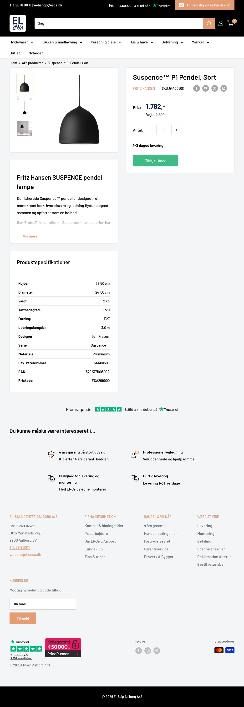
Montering (205, 533)
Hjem (13, 63)
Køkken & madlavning (59, 42)
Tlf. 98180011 (20, 547)
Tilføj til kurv (155, 160)
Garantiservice (156, 549)
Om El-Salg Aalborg (101, 541)
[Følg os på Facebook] (138, 650)
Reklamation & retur (214, 556)
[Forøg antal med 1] (177, 130)
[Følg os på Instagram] (147, 650)
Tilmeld (23, 618)
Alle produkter (32, 63)
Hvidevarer (19, 42)
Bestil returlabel (210, 564)
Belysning (170, 42)
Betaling (204, 541)
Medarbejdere (96, 533)
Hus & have (138, 42)
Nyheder (35, 53)
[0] (231, 23)
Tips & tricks (95, 556)
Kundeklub (94, 549)
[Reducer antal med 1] (151, 130)
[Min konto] (221, 23)
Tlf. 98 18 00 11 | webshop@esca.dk (36, 5)
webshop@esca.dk (25, 554)
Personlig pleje (103, 42)
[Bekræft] (209, 23)
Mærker (198, 42)
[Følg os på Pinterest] (156, 650)
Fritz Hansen (144, 88)
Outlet (15, 53)
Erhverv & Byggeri (159, 556)
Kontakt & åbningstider (104, 525)
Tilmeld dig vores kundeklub (208, 5)
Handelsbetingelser (160, 533)
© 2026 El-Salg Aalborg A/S (122, 697)
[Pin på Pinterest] (205, 88)
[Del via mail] (223, 88)
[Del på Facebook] (196, 88)
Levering (204, 525)
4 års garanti (154, 525)
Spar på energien (211, 549)
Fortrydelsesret (157, 541)
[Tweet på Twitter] (214, 88)
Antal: (138, 130)
